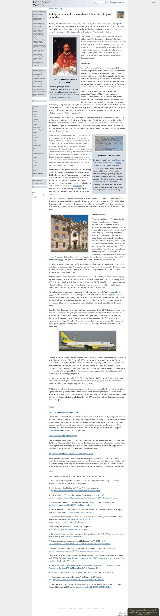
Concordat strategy (37, 83)
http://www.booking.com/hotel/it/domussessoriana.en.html (73, 512)
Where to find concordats (39, 91)
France (34, 135)
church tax (68, 422)
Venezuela (35, 175)
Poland (35, 162)
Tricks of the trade (37, 86)
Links (102, 608)
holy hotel (102, 287)
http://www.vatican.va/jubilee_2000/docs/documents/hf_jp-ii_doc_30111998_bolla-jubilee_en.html (83, 498)
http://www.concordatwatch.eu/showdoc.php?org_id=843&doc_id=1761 (78, 580)
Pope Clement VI (93, 68)
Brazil (34, 114)
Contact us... (36, 187)
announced (76, 365)
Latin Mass (89, 282)
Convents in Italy (77, 257)
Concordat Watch (53, 9)
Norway (35, 157)
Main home (63, 608)
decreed (51, 318)
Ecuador (35, 132)
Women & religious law (39, 78)
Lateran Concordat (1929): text (37, 59)
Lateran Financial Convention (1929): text (39, 55)
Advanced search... (101, 4)
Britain (35, 116)
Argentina (35, 106)
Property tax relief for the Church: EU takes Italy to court (71, 454)
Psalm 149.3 (77, 537)
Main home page (37, 180)
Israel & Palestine (37, 145)
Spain (34, 170)
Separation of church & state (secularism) (39, 71)
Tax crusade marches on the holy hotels (63, 412)
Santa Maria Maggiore (114, 160)
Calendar (88, 608)
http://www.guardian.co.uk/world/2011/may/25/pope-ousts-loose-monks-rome (76, 551)
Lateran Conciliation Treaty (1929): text (38, 51)
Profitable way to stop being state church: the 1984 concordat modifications (38, 19)
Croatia (35, 124)
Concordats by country (38, 101)
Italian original (54, 430)
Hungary (35, 143)
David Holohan (99, 476)
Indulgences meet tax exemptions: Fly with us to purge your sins (39, 25)
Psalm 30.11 (65, 537)
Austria (35, 109)
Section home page (38, 183)
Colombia (35, 119)
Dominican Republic (38, 129)
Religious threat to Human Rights (37, 75)
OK (148, 614)
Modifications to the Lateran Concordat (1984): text (38, 64)
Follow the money (37, 81)
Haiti (34, 140)
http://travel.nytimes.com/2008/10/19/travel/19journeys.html (70, 505)
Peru (34, 160)
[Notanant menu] (121, 614)
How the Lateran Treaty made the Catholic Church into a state (39, 41)
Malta (34, 151)
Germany (35, 137)
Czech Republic (37, 127)
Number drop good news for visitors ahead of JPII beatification (73, 573)
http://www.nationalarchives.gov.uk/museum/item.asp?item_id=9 (77, 491)
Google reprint (81, 483)
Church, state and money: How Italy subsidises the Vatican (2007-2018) (39, 13)
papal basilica (77, 186)
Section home (72, 608)
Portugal (35, 165)
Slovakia (35, 168)
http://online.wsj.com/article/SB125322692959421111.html (91, 587)
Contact (96, 608)
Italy (34, 148)
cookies (147, 610)
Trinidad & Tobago (38, 173)
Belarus (35, 111)
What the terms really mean (38, 95)
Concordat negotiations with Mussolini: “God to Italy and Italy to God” (39, 46)
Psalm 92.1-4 (100, 534)
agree (61, 260)
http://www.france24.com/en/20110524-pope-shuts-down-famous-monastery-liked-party (80, 544)
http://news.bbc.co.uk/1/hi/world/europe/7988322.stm (68, 529)
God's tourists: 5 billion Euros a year (63, 436)
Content (80, 608)
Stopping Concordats (38, 89)
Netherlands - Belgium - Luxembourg (39, 154)
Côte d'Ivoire (36, 122)
